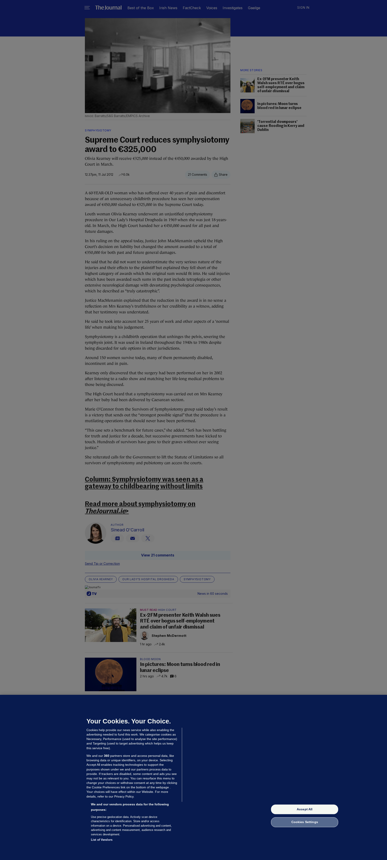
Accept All (304, 809)
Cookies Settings (304, 822)
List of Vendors (101, 839)
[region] (193, 777)
